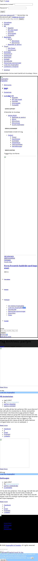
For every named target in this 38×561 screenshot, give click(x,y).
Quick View (8, 262)
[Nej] (7, 560)
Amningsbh (12, 33)
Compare (7, 260)
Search (21, 19)
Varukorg (7, 96)
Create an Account (18, 17)
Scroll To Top (18, 552)
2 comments (8, 487)
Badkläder (7, 37)
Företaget (6, 299)
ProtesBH (15, 105)
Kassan (6, 527)
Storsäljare (7, 22)
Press (10, 315)
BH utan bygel (13, 30)
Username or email (7, 4)
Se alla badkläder (18, 125)
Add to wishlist (9, 258)
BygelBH (15, 97)
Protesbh (11, 35)
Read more (4, 425)
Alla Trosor (11, 48)
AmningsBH (16, 103)
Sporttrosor (12, 50)
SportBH (15, 101)
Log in (2, 11)
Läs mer (3, 560)
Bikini (10, 39)
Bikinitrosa (15, 43)
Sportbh (11, 32)
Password (4, 8)
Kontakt (6, 59)
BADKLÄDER (12, 115)
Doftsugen (4, 478)
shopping (12, 404)
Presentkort (8, 54)
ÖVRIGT (10, 135)
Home (2, 346)
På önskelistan (6, 396)
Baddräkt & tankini (15, 44)
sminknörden (13, 486)
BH (5, 26)
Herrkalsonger (17, 146)
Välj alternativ (9, 256)
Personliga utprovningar (12, 63)
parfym (6, 404)
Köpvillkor (7, 57)
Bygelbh (11, 28)
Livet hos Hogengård (11, 65)
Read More (4, 387)
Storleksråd (8, 61)
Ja (32, 558)
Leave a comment (9, 406)
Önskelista (7, 55)
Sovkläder (7, 52)
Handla (6, 88)
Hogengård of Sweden (13, 545)
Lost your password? (7, 15)
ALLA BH (11, 96)
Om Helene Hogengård (16, 306)
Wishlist (7, 70)
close (7, 1)
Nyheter (6, 24)
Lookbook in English (11, 66)
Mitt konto (7, 85)
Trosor (6, 46)
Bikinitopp (15, 41)
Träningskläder (17, 144)
